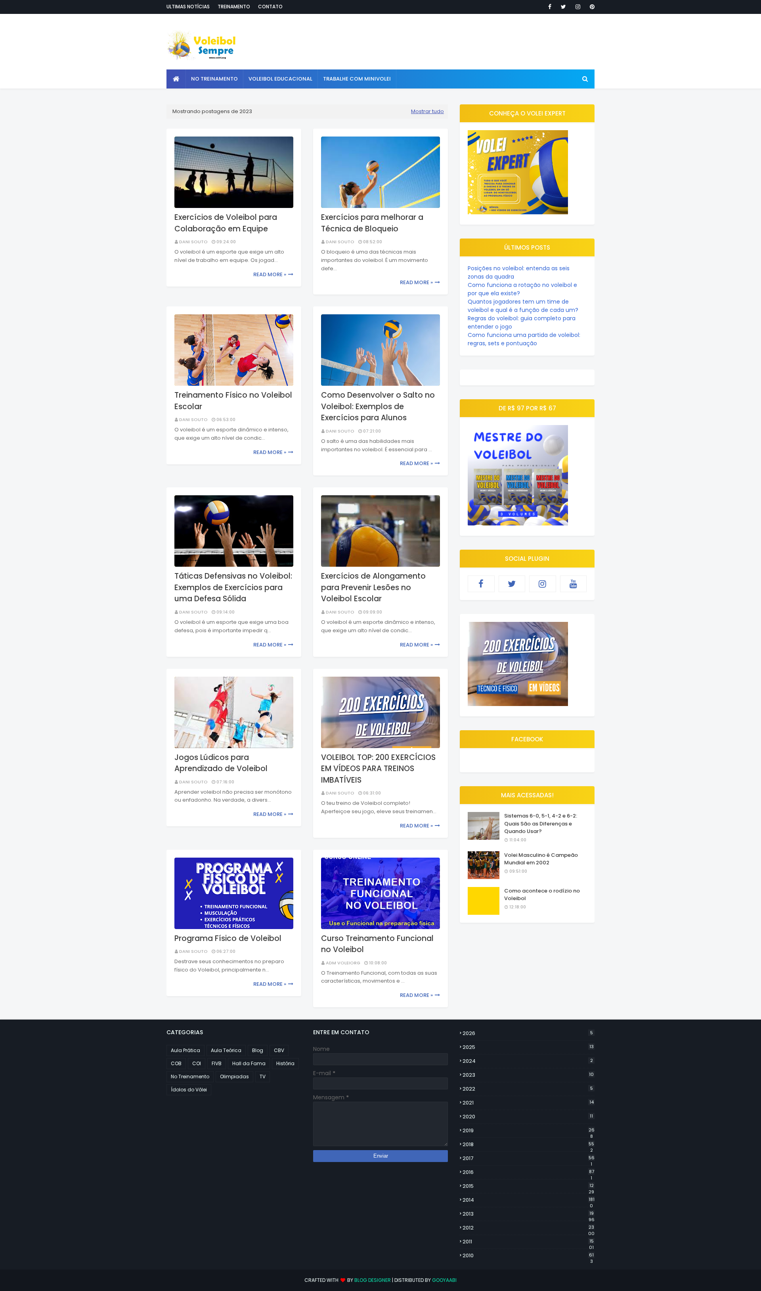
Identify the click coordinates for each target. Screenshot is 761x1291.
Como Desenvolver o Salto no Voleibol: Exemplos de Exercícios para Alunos (378, 406)
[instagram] (578, 6)
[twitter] (563, 6)
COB (176, 1063)
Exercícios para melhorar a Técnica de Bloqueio (372, 223)
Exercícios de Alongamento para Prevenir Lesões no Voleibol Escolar (373, 587)
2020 (528, 1116)
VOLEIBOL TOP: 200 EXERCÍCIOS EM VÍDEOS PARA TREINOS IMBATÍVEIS (378, 768)
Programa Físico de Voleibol (227, 938)
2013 (529, 1214)
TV (263, 1076)
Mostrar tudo (427, 111)
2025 (528, 1047)
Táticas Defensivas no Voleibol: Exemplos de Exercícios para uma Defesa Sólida (233, 587)
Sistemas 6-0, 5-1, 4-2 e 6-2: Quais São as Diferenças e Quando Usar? (540, 823)
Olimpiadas (234, 1076)
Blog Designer (372, 1280)
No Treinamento (190, 1076)
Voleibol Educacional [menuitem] (280, 79)
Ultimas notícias (188, 6)
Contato (270, 6)
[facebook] (549, 6)
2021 (528, 1102)
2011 (528, 1242)
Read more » (269, 274)
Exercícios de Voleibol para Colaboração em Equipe (225, 223)
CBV (279, 1050)
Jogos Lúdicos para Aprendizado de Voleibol (221, 763)
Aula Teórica (226, 1050)
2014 (529, 1200)
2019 (529, 1131)
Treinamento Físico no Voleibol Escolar (233, 401)
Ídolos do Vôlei (189, 1089)
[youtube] (573, 583)
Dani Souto (193, 242)
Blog (257, 1050)
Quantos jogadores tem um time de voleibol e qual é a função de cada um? (523, 306)
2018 (528, 1145)
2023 (528, 1075)
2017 (529, 1158)
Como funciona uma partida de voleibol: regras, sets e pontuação (524, 339)
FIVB (217, 1063)
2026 (528, 1033)
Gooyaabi (444, 1280)
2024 (528, 1061)
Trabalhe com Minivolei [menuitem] (357, 79)
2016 (528, 1172)
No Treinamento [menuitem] (214, 79)
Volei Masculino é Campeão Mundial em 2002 (541, 859)
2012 (529, 1228)
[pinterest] (591, 6)
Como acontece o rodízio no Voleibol (542, 894)
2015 (528, 1186)
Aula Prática (185, 1050)
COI (196, 1063)
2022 (528, 1089)
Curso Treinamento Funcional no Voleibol (377, 944)
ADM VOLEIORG (343, 963)
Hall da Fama (249, 1063)
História (285, 1063)
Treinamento (234, 6)
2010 (528, 1256)
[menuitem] (176, 79)
